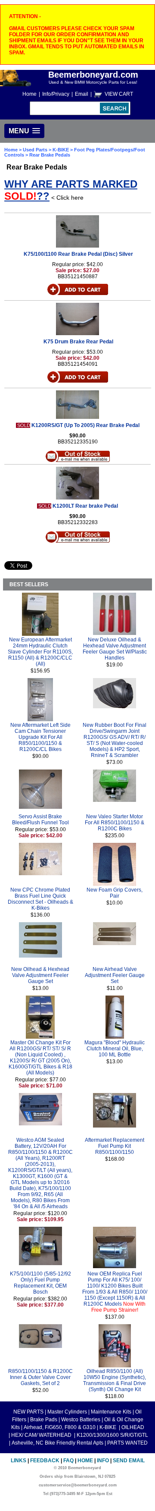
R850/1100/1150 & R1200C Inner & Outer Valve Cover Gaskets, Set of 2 (40, 1377)
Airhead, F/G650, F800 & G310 (60, 1427)
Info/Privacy (55, 94)
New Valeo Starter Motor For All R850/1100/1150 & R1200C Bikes (114, 823)
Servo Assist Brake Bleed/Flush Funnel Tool (40, 820)
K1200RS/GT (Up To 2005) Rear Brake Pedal (85, 425)
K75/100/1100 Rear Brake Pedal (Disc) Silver (78, 254)
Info (103, 1461)
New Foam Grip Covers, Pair (115, 893)
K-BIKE (61, 149)
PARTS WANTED (127, 1443)
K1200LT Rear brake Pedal (85, 506)
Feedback (44, 1461)
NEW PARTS (28, 1412)
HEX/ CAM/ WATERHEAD (42, 1435)
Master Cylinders (67, 1412)
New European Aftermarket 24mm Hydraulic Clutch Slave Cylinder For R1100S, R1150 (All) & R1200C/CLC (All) (40, 652)
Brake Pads (43, 1420)
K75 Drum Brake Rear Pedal (78, 342)
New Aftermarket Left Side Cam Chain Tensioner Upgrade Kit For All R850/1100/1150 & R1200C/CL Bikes (40, 737)
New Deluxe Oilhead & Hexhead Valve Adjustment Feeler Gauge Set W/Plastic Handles (115, 649)
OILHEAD (132, 1427)
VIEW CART (119, 94)
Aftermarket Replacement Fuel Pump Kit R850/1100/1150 (114, 1146)
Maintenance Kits (111, 1412)
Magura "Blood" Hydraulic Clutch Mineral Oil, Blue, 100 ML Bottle (114, 1049)
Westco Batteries (80, 1420)
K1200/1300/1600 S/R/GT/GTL (112, 1435)
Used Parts (35, 149)
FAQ (68, 1461)
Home (29, 94)
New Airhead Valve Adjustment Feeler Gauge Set (115, 975)
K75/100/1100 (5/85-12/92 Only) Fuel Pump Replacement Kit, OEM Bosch (40, 1283)
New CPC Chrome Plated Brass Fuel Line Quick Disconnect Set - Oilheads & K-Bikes (40, 899)
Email (81, 94)
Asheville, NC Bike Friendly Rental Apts (57, 1443)
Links (18, 1461)
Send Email (129, 1461)
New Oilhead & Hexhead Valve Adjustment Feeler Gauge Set (40, 975)
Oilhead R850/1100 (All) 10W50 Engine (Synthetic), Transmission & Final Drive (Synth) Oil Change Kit (114, 1380)
